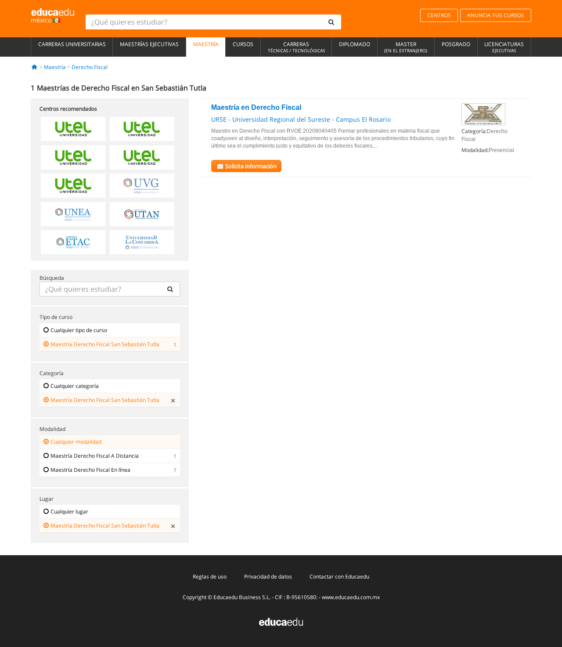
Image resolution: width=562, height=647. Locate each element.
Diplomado (354, 44)
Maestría (206, 44)
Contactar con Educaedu (339, 576)
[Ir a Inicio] (34, 67)
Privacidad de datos (268, 576)
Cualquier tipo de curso (78, 330)
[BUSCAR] (170, 289)
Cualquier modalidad (75, 441)
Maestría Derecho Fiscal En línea (90, 470)
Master (405, 47)
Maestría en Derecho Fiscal (256, 107)
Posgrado (456, 44)
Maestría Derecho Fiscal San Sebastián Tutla (104, 344)
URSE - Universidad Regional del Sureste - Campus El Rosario (301, 119)
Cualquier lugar (69, 511)
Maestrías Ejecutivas (149, 44)
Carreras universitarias (72, 44)
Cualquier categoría (74, 386)
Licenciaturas (504, 47)
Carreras (296, 47)
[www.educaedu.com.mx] (281, 621)
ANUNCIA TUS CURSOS (495, 15)
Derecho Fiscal (90, 67)
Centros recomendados (68, 108)
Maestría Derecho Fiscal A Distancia (94, 455)
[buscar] (331, 21)
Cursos (243, 44)
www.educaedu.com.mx (351, 597)
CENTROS (439, 15)
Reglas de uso (210, 576)
